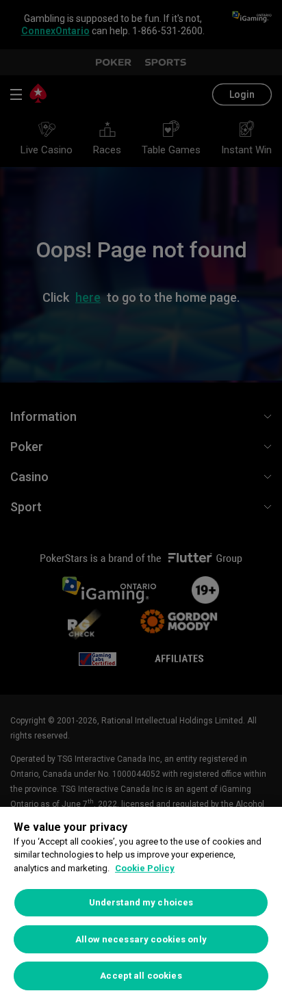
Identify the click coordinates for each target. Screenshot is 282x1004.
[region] (141, 905)
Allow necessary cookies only (141, 939)
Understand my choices (141, 902)
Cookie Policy (145, 868)
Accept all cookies (140, 975)
